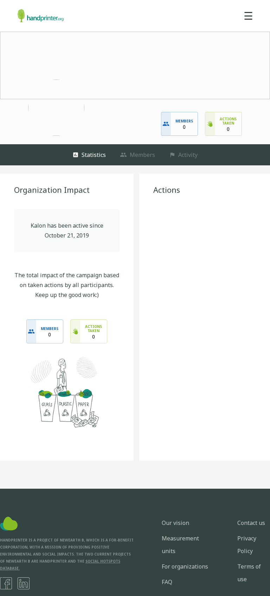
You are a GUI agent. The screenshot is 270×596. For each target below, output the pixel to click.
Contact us (251, 523)
